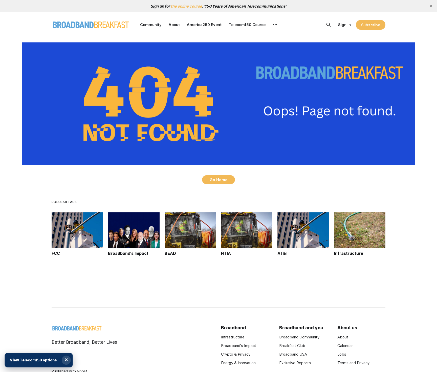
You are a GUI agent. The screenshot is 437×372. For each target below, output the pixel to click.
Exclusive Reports (295, 362)
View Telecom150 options (33, 360)
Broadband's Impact (238, 345)
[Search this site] (328, 25)
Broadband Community (299, 337)
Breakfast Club (292, 345)
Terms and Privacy (353, 362)
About (174, 24)
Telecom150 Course (247, 24)
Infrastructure (233, 337)
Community (151, 24)
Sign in (344, 24)
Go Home (218, 179)
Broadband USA (293, 354)
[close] (431, 6)
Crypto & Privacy (235, 354)
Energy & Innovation (238, 362)
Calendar (345, 345)
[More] (275, 25)
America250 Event (204, 24)
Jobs (341, 354)
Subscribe (370, 24)
